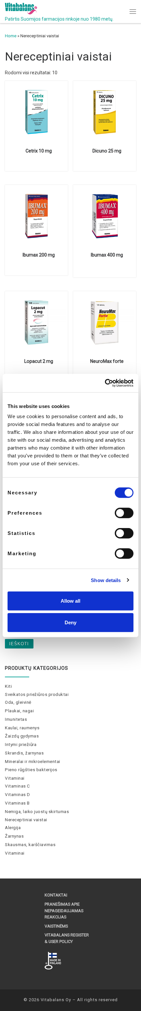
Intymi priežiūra (20, 744)
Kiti (8, 686)
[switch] (124, 513)
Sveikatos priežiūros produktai (37, 694)
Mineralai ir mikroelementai (32, 761)
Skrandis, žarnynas (24, 753)
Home (10, 35)
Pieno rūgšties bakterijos (31, 769)
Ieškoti (19, 643)
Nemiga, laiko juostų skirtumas (37, 811)
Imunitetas (16, 719)
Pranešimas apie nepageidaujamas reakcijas (64, 910)
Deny (70, 622)
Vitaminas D (17, 794)
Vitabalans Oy (56, 999)
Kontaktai (56, 895)
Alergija (13, 827)
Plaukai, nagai (19, 710)
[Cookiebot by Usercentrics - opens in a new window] (104, 383)
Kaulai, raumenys (22, 727)
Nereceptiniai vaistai (26, 819)
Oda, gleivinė (18, 702)
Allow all (70, 601)
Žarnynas (14, 836)
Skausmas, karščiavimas (30, 844)
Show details (106, 580)
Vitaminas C (17, 786)
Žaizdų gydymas (22, 736)
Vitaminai (15, 778)
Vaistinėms (56, 926)
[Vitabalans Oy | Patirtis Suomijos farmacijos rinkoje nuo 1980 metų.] (21, 8)
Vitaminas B (17, 803)
